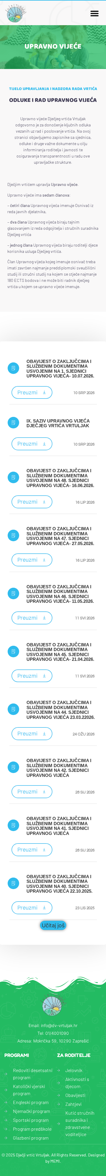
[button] (94, 13)
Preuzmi (27, 392)
